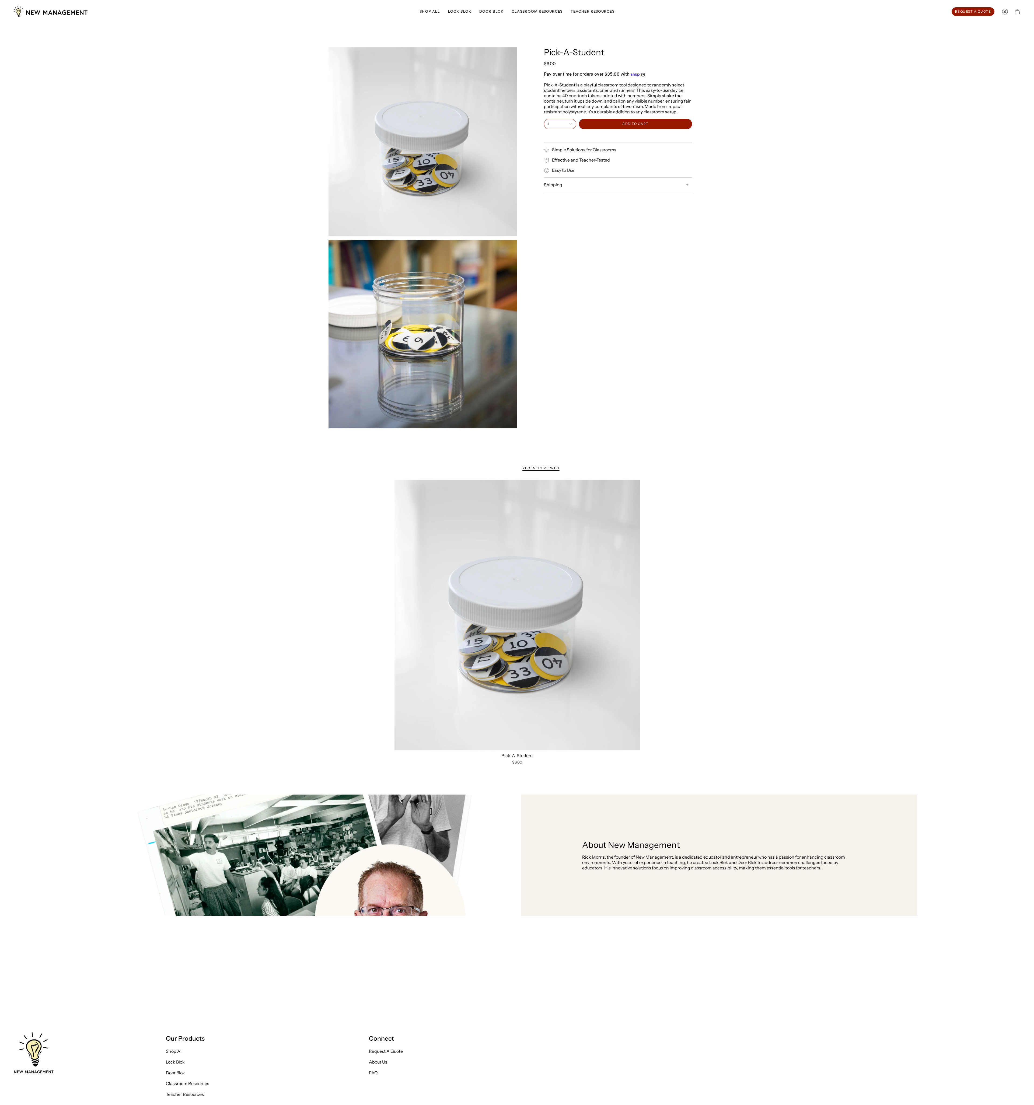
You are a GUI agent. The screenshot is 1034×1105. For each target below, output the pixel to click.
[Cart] (1017, 11)
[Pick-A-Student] (517, 615)
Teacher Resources (185, 1094)
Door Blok (175, 1072)
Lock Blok (175, 1062)
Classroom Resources (187, 1083)
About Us (378, 1062)
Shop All (174, 1051)
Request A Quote (386, 1051)
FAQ (373, 1072)
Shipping (553, 184)
